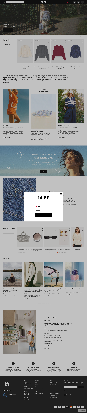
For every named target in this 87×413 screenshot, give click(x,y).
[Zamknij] (61, 194)
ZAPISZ (43, 215)
